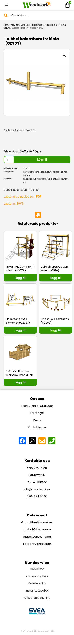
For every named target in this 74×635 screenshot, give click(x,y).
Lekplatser (25, 25)
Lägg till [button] (20, 278)
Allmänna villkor (37, 576)
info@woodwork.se (37, 489)
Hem (6, 25)
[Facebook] (22, 440)
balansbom (28, 178)
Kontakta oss (37, 427)
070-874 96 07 (37, 496)
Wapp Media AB (46, 631)
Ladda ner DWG (14, 203)
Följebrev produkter (37, 544)
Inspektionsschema (37, 537)
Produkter (14, 25)
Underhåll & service (37, 529)
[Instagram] (32, 440)
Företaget (37, 413)
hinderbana (41, 178)
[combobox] (37, 15)
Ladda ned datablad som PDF (22, 196)
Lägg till (42, 159)
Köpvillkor (37, 569)
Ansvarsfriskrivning (37, 598)
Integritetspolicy (37, 590)
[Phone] (52, 440)
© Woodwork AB (28, 631)
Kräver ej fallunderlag (33, 171)
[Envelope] (42, 440)
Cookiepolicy (37, 583)
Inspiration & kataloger (37, 406)
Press (37, 420)
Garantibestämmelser (37, 522)
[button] (7, 5)
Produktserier (38, 25)
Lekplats (51, 178)
